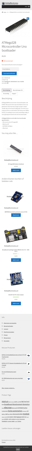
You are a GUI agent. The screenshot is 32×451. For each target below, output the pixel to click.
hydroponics (24, 411)
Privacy (6, 335)
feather (25, 408)
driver (3, 408)
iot (28, 411)
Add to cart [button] (16, 170)
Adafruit (5, 401)
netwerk (3, 417)
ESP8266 (20, 408)
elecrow (8, 407)
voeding (9, 421)
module (22, 81)
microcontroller (18, 414)
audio (15, 401)
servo (19, 417)
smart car (23, 417)
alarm (9, 401)
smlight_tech (7, 419)
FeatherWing (5, 411)
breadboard (7, 81)
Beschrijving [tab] (6, 90)
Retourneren (7, 338)
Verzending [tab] (6, 93)
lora (8, 414)
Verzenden (6, 341)
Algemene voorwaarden (10, 323)
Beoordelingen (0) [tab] (18, 90)
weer (13, 421)
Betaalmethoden (8, 326)
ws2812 (16, 421)
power (11, 417)
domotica (26, 404)
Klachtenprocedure (9, 332)
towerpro (4, 421)
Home (5, 12)
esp (13, 408)
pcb (8, 417)
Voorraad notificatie (9, 73)
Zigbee (19, 421)
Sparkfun (17, 419)
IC (7, 12)
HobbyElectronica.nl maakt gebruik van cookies (16, 447)
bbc (20, 401)
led (7, 414)
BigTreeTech (25, 402)
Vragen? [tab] (14, 93)
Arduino (12, 401)
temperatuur (22, 419)
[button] (26, 6)
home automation (15, 411)
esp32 (15, 408)
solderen (13, 419)
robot (15, 417)
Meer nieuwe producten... (8, 388)
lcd (4, 414)
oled (6, 417)
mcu (19, 81)
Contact (6, 329)
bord (3, 404)
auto (18, 401)
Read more (16, 215)
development (14, 81)
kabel (3, 414)
